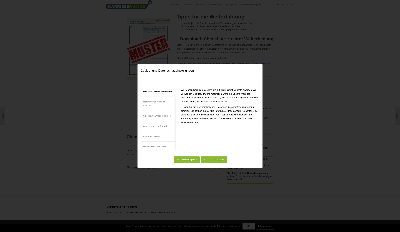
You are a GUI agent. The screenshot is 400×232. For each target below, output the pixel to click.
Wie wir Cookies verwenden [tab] (157, 91)
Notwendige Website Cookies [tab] (154, 103)
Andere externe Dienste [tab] (155, 126)
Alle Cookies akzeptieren (186, 160)
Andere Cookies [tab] (151, 136)
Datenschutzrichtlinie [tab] (154, 146)
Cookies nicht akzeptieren (214, 160)
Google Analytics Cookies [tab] (157, 116)
